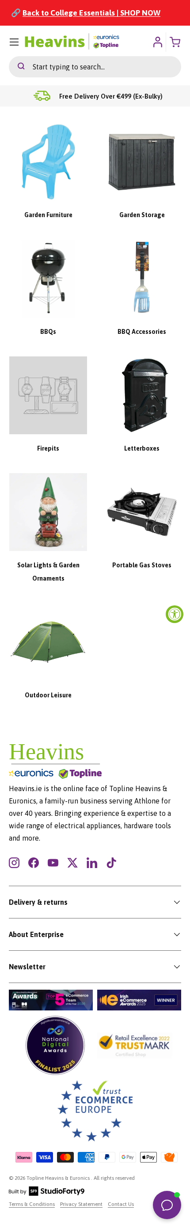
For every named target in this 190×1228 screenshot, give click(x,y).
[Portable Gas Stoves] (142, 512)
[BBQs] (48, 279)
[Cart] (176, 42)
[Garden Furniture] (48, 162)
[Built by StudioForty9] (46, 1194)
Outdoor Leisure (48, 695)
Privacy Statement (81, 1204)
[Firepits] (48, 395)
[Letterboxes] (142, 395)
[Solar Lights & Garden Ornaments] (48, 512)
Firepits (48, 448)
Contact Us (121, 1204)
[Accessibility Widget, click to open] (174, 614)
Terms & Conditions (32, 1204)
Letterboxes (142, 448)
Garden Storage (142, 214)
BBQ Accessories (142, 331)
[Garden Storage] (142, 162)
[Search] (17, 67)
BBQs (48, 331)
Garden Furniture (48, 214)
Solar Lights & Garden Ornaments (48, 572)
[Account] (157, 42)
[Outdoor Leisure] (48, 642)
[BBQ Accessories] (142, 279)
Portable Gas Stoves (141, 565)
